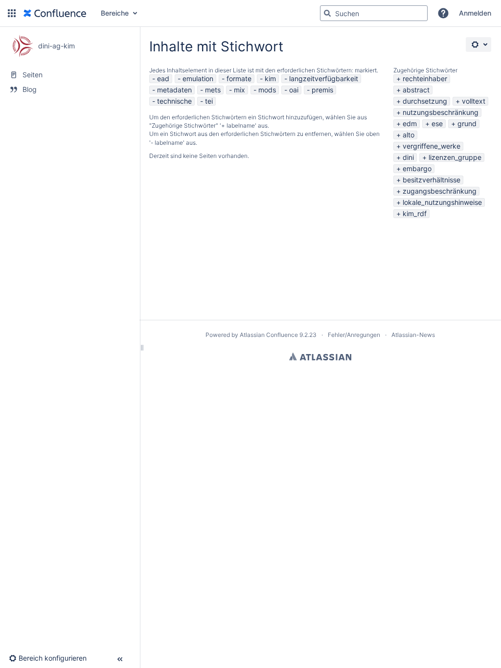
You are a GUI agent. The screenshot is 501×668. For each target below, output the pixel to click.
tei (209, 101)
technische (174, 101)
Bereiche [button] (115, 13)
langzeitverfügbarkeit (323, 78)
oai (293, 90)
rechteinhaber (425, 78)
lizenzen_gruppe (455, 157)
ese (437, 123)
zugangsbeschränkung (440, 191)
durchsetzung (425, 101)
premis (322, 90)
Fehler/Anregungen (354, 334)
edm (410, 123)
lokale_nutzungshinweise (442, 202)
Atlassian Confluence (269, 334)
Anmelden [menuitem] (475, 13)
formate (239, 78)
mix (239, 90)
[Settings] (478, 44)
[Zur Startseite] (55, 13)
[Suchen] (327, 13)
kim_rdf (415, 213)
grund (467, 123)
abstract (416, 90)
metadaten (174, 90)
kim (270, 78)
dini (408, 157)
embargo (417, 168)
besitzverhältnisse (431, 180)
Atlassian (320, 356)
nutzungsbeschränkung (440, 112)
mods (267, 90)
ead (163, 78)
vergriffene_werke (431, 146)
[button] (12, 13)
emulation (197, 78)
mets (213, 90)
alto (408, 135)
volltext (473, 101)
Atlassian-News (413, 334)
